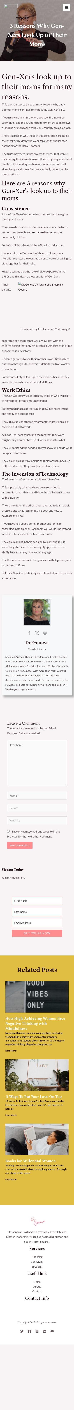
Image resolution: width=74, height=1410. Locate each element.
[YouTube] (52, 1331)
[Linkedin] (44, 1331)
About (37, 1286)
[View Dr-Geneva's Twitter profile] (37, 633)
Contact (37, 1291)
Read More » (11, 1050)
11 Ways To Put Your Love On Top (33, 1097)
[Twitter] (22, 1331)
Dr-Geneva (37, 642)
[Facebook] (29, 1331)
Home (37, 1281)
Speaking (37, 1266)
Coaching (37, 1256)
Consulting (37, 1261)
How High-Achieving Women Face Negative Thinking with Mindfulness (35, 1024)
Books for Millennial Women (30, 1161)
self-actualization (42, 232)
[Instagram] (37, 1331)
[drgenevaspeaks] (11, 7)
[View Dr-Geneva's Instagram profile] (45, 633)
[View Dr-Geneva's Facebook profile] (29, 633)
